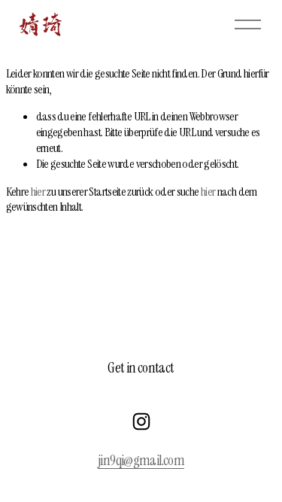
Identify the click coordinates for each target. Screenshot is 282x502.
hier (38, 191)
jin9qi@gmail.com (141, 461)
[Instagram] (141, 421)
